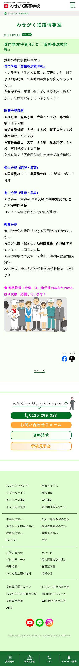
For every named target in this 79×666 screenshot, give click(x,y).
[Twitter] (72, 359)
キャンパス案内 (16, 499)
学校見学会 (41, 446)
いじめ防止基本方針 (18, 573)
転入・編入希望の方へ (56, 519)
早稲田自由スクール (54, 593)
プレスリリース (16, 559)
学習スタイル (50, 485)
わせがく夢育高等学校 (56, 586)
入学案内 (47, 499)
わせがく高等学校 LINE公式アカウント (40, 623)
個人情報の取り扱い (54, 559)
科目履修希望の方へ (54, 526)
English (11, 540)
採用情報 (11, 566)
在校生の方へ (14, 533)
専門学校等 (27, 34)
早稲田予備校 (14, 600)
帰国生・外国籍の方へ (20, 526)
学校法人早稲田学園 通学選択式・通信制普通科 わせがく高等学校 (22, 5)
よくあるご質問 (16, 506)
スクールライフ (16, 492)
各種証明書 (49, 566)
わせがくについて (17, 485)
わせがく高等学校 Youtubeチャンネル (30, 623)
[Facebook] (64, 359)
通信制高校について (54, 506)
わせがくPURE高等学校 (21, 593)
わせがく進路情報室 (19, 13)
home (5, 13)
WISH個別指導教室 (54, 600)
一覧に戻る (39, 370)
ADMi (10, 607)
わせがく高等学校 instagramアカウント (49, 623)
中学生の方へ (14, 519)
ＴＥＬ (49, 661)
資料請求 (41, 435)
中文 (44, 540)
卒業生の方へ (50, 533)
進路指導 (47, 492)
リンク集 (47, 552)
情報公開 (47, 573)
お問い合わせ (14, 552)
